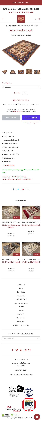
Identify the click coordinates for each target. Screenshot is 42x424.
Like (13, 189)
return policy (16, 179)
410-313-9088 (27, 12)
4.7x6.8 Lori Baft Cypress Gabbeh (11, 226)
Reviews (21, 288)
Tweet (18, 189)
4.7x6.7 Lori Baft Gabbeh (31, 262)
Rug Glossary (21, 318)
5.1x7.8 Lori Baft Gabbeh (31, 225)
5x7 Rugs (20, 26)
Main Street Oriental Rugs (21, 35)
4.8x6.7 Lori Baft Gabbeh (11, 262)
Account (21, 310)
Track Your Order (21, 299)
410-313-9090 (14, 12)
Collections (13, 26)
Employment (21, 322)
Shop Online (21, 292)
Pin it (23, 189)
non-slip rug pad (19, 170)
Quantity (17, 93)
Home (6, 26)
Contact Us (21, 314)
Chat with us (17, 111)
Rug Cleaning (21, 296)
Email (28, 189)
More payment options (31, 123)
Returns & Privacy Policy (21, 325)
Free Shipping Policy (21, 303)
